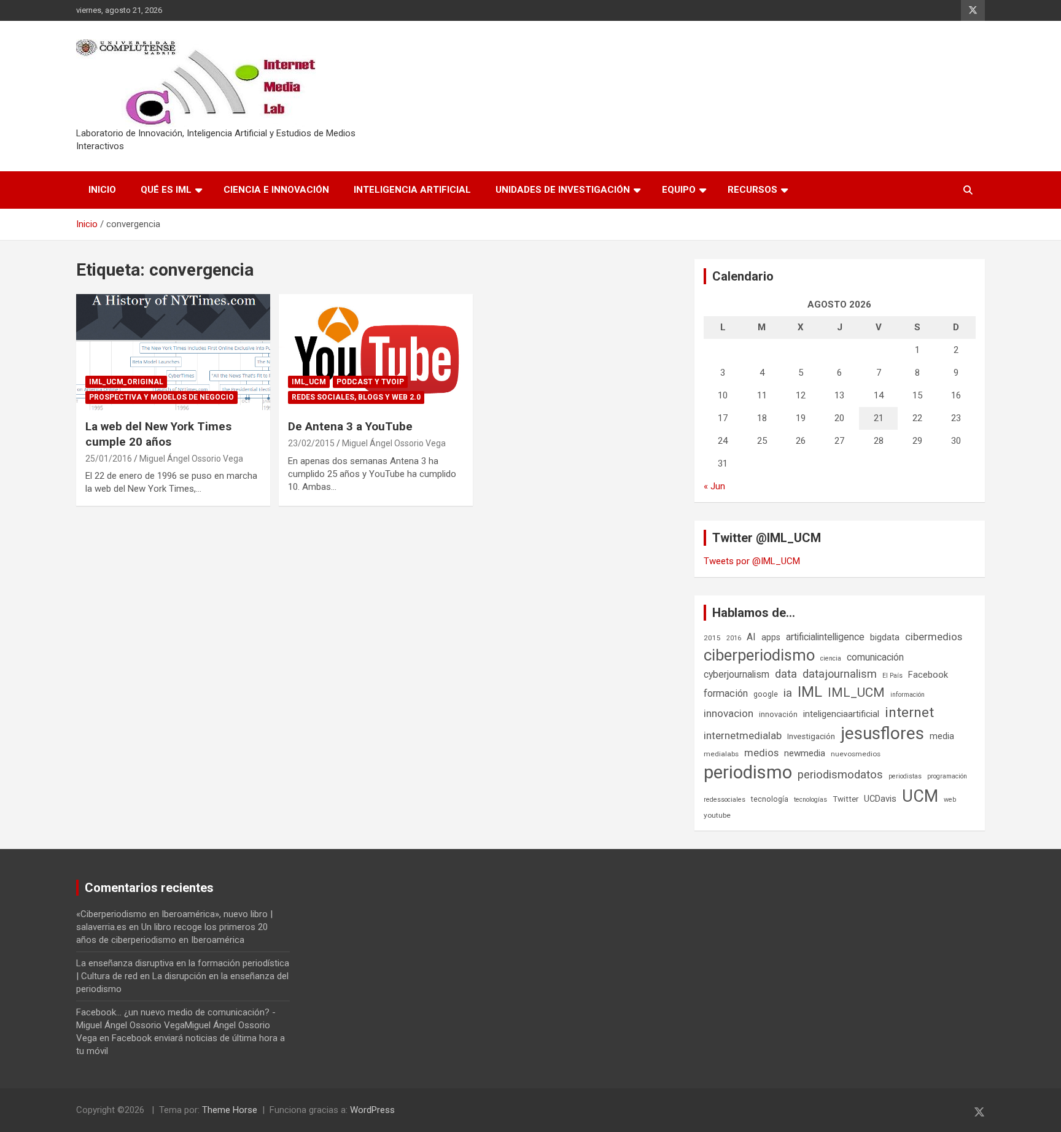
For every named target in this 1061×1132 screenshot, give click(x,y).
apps (770, 637)
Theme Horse (229, 1109)
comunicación (875, 657)
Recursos (752, 189)
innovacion (728, 713)
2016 (733, 638)
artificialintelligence (825, 637)
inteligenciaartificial (841, 713)
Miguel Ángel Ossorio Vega (191, 458)
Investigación (811, 736)
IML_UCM (309, 382)
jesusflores (882, 733)
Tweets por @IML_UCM (752, 561)
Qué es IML (166, 189)
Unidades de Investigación (563, 189)
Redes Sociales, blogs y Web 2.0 (356, 397)
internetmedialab (743, 735)
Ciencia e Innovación (276, 189)
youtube (717, 815)
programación (947, 776)
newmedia (804, 753)
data (786, 674)
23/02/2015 (311, 443)
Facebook (928, 674)
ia (787, 693)
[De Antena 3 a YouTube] (375, 352)
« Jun (714, 486)
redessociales (724, 800)
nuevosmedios (855, 754)
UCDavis (880, 798)
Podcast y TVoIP (370, 382)
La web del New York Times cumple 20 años (158, 434)
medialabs (721, 754)
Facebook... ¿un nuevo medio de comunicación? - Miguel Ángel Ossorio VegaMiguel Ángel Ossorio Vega (176, 1025)
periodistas (905, 776)
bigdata (885, 637)
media (942, 736)
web (950, 800)
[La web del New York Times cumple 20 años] (173, 352)
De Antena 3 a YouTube (350, 426)
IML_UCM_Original (126, 382)
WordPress (372, 1109)
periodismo (748, 772)
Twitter (845, 799)
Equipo (679, 189)
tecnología (769, 799)
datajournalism (840, 673)
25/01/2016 (108, 458)
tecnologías (810, 800)
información (907, 695)
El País (892, 676)
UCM (920, 796)
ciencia (830, 658)
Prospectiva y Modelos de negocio (161, 397)
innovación (778, 714)
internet (909, 712)
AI (751, 637)
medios (761, 752)
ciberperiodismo (759, 655)
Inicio (102, 189)
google (765, 694)
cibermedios (933, 636)
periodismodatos (840, 774)
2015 (712, 638)
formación (726, 693)
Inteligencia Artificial (412, 189)
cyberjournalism (736, 674)
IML (810, 691)
